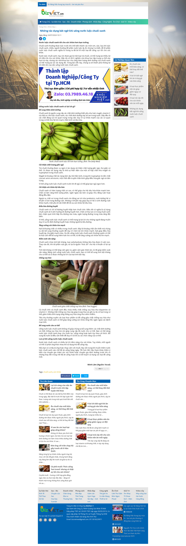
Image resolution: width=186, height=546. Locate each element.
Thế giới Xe (104, 493)
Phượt (114, 499)
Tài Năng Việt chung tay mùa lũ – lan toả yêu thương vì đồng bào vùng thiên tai (77, 4)
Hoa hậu (54, 499)
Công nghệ (104, 491)
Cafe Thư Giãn (117, 493)
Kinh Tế (41, 493)
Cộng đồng (140, 499)
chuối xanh (48, 372)
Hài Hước (139, 496)
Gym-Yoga (91, 496)
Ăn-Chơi (115, 491)
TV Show (127, 496)
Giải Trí (127, 491)
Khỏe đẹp (51, 27)
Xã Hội (41, 499)
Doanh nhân (68, 491)
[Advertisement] (156, 43)
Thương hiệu (68, 499)
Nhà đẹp (78, 493)
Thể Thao (42, 496)
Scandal (54, 501)
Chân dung (67, 493)
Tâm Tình (78, 499)
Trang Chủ (42, 27)
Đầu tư (65, 496)
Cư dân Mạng (104, 496)
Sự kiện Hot (43, 491)
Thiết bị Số (103, 499)
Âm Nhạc (127, 493)
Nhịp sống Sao (141, 493)
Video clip (140, 491)
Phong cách (79, 491)
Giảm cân (91, 493)
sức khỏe (57, 372)
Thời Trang (79, 496)
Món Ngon (116, 496)
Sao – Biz (54, 491)
